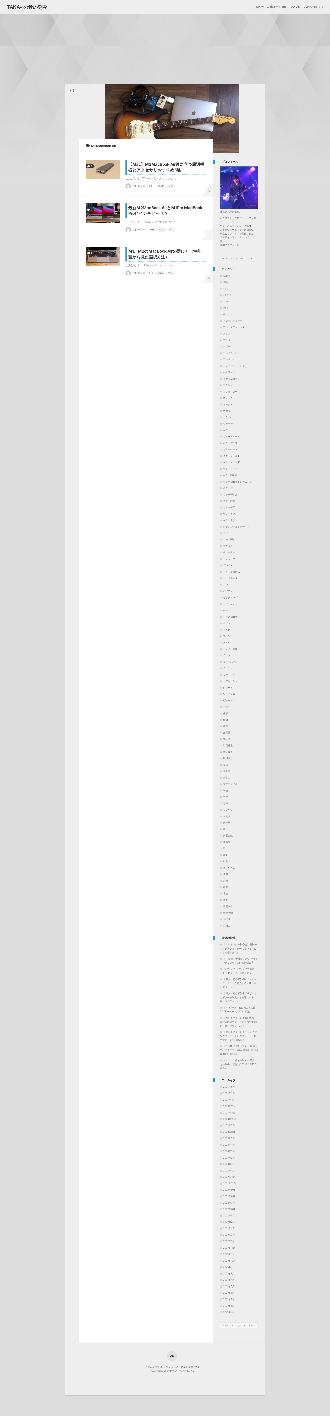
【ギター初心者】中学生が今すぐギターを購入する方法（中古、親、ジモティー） (238, 997)
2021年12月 (229, 1247)
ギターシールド (231, 455)
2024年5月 (229, 1086)
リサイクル (229, 674)
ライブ (226, 655)
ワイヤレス (229, 693)
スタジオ (228, 545)
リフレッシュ (230, 681)
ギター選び (229, 520)
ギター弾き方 (230, 494)
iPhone (227, 294)
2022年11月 (229, 1176)
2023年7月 (229, 1125)
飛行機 (226, 919)
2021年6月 (229, 1286)
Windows (228, 314)
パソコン (228, 590)
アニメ (226, 340)
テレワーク (229, 558)
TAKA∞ (260, 6)
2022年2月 (229, 1234)
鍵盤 (225, 886)
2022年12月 (229, 1170)
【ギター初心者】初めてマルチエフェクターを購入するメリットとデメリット (238, 983)
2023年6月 (229, 1131)
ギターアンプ (230, 443)
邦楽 (225, 880)
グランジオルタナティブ (236, 526)
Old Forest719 (313, 6)
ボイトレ (228, 623)
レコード (228, 687)
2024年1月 (228, 1099)
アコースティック (232, 320)
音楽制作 (228, 906)
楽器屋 (226, 841)
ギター (226, 430)
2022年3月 (229, 1228)
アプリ (226, 346)
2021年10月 (229, 1260)
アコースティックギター (236, 327)
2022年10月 (229, 1183)
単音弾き (228, 751)
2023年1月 (228, 1164)
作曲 (225, 719)
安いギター (229, 809)
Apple (161, 185)
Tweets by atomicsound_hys (236, 258)
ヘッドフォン (230, 603)
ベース (226, 610)
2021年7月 (228, 1279)
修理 (225, 726)
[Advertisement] (165, 40)
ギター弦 (228, 487)
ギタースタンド (231, 462)
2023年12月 (229, 1106)
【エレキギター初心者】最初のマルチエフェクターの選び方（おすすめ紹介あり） (238, 948)
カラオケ (228, 417)
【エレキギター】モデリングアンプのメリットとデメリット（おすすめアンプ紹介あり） (238, 1035)
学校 (225, 790)
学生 (225, 796)
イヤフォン (229, 372)
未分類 (226, 822)
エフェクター (230, 391)
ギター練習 (229, 507)
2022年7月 (229, 1202)
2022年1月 (228, 1241)
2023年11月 (229, 1112)
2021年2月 (228, 1312)
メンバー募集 (230, 648)
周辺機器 (228, 758)
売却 (225, 764)
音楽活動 (228, 912)
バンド (226, 584)
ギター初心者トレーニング (237, 481)
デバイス (228, 565)
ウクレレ (228, 385)
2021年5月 (228, 1292)
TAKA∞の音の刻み (27, 7)
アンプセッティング (234, 365)
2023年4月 (229, 1144)
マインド (228, 636)
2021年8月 (229, 1273)
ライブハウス (230, 661)
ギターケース (230, 449)
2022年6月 (229, 1209)
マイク (226, 629)
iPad (225, 288)
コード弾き (229, 539)
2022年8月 (229, 1196)
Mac (170, 185)
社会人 (226, 861)
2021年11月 (229, 1254)
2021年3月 (228, 1305)
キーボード (229, 423)
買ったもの (229, 867)
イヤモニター (230, 378)
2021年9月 (229, 1267)
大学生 (226, 777)
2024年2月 (229, 1093)
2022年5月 (229, 1215)
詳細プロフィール (229, 244)
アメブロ (295, 6)
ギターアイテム (231, 436)
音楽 (225, 899)
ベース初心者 (230, 616)
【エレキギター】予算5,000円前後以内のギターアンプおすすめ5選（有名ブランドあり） (238, 1021)
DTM (225, 282)
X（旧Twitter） (277, 6)
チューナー (229, 552)
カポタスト (229, 410)
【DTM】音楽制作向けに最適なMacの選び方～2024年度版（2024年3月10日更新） (239, 1050)
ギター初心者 (230, 475)
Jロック (227, 301)
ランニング (229, 668)
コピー (226, 533)
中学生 (226, 706)
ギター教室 (229, 500)
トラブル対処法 (231, 571)
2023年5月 (229, 1138)
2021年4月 (228, 1299)
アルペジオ (229, 359)
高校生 (226, 925)
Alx (192, 1371)
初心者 (226, 739)
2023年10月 (229, 1119)
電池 (225, 893)
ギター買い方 (230, 513)
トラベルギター (231, 578)
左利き (226, 816)
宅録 (225, 803)
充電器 (226, 732)
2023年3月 (229, 1151)
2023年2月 (229, 1157)
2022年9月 (229, 1189)
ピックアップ (230, 597)
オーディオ (229, 404)
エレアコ (228, 397)
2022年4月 (229, 1222)
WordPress (170, 1371)
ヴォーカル (229, 700)
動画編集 (228, 745)
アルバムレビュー (232, 352)
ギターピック (230, 468)
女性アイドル (230, 783)
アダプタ (228, 333)
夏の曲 (226, 771)
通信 (225, 874)
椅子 (225, 829)
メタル (226, 642)
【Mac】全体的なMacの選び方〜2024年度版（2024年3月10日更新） (238, 1064)
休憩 (225, 713)
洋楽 (225, 854)
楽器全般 (228, 835)
